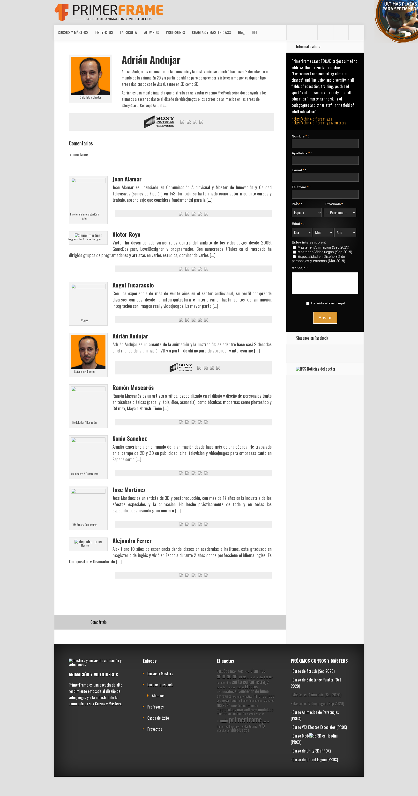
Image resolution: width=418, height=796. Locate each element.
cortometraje (256, 681)
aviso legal (336, 303)
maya (254, 710)
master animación (244, 705)
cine (228, 682)
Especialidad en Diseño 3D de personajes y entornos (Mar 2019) (318, 259)
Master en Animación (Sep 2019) (323, 247)
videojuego (223, 730)
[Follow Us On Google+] (340, 32)
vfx (262, 725)
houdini (235, 700)
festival (249, 696)
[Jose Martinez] (88, 492)
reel (237, 726)
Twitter (85, 622)
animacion (227, 676)
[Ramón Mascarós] (88, 390)
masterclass (226, 709)
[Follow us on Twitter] (356, 32)
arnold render (255, 677)
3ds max (230, 671)
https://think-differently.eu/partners (318, 123)
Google (66, 622)
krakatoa (268, 700)
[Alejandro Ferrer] (88, 542)
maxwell (243, 709)
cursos (240, 687)
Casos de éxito (158, 718)
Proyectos (154, 729)
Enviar (325, 317)
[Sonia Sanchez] (88, 441)
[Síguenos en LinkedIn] (325, 32)
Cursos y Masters (160, 673)
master (223, 705)
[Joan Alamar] (88, 181)
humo (244, 700)
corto (237, 681)
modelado (266, 709)
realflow (229, 726)
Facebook (76, 622)
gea (219, 700)
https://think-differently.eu (311, 119)
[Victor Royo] (88, 235)
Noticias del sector (321, 369)
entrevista (224, 696)
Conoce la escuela (160, 685)
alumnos (258, 670)
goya (225, 700)
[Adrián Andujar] (88, 368)
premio (222, 720)
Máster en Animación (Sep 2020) (316, 695)
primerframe (245, 719)
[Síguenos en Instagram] (309, 32)
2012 (241, 671)
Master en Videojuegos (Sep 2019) (325, 252)
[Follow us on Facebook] (294, 32)
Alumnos (158, 696)
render (244, 726)
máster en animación (231, 713)
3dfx (220, 671)
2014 (247, 672)
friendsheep (264, 695)
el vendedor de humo (252, 691)
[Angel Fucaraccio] (88, 287)
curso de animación (226, 687)
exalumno (238, 696)
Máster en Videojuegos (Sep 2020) (318, 703)
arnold (242, 676)
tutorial (253, 726)
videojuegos (240, 730)
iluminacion (255, 700)
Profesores (155, 707)
